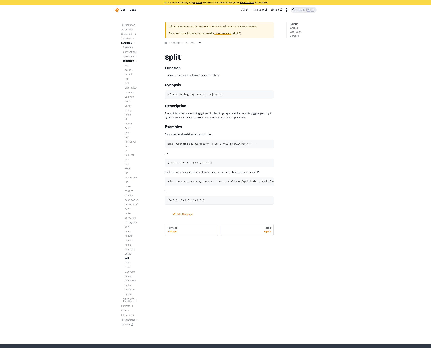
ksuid (128, 168)
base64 (129, 70)
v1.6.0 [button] (244, 9)
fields (128, 114)
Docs (133, 9)
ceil (127, 83)
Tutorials (126, 38)
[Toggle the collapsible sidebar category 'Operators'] (136, 56)
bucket (128, 74)
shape (128, 253)
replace (129, 240)
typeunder (130, 280)
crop (127, 101)
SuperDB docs (247, 2)
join (127, 159)
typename (130, 271)
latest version (222, 33)
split (127, 258)
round (128, 244)
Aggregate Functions (128, 300)
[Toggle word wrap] (264, 181)
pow (127, 226)
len (126, 173)
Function (294, 24)
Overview (128, 47)
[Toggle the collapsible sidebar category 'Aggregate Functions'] (137, 300)
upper (128, 294)
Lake (123, 310)
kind (127, 164)
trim (127, 267)
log (126, 182)
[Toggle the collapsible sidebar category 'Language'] (134, 43)
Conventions (130, 52)
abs (127, 65)
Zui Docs (259, 9)
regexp (129, 235)
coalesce (129, 92)
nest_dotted (131, 200)
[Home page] (165, 43)
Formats (125, 306)
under (128, 285)
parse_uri (130, 217)
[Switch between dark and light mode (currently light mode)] (286, 9)
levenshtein (131, 177)
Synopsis (294, 28)
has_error (130, 141)
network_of (131, 204)
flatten (128, 123)
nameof (129, 195)
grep (127, 132)
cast (127, 78)
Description (295, 32)
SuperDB (197, 2)
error (128, 105)
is (126, 150)
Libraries (126, 315)
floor (127, 128)
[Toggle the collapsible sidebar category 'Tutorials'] (133, 38)
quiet (127, 231)
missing (129, 190)
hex (127, 146)
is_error (129, 155)
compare (130, 96)
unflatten (130, 289)
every (128, 110)
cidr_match (131, 87)
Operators (128, 56)
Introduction (128, 25)
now (127, 209)
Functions (128, 60)
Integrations (128, 320)
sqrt (127, 262)
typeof (128, 276)
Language (126, 43)
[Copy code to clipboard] (269, 94)
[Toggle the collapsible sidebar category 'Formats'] (132, 306)
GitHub (275, 9)
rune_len (130, 249)
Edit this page (185, 214)
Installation (127, 29)
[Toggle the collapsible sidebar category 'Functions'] (136, 61)
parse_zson (131, 222)
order (128, 213)
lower (128, 186)
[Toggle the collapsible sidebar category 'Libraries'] (133, 315)
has (127, 137)
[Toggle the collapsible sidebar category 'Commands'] (135, 34)
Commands (127, 34)
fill (126, 119)
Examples (294, 36)
